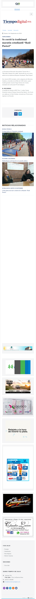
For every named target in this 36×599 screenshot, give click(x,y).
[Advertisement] (18, 271)
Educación (16, 30)
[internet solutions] (27, 597)
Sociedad (10, 30)
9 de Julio (17, 8)
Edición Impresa (8, 555)
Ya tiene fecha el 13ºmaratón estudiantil (12, 131)
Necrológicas (7, 553)
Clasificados (7, 551)
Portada (4, 30)
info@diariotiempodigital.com (12, 581)
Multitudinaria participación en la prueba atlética (15, 161)
